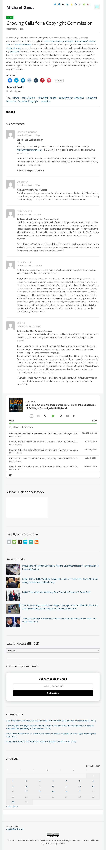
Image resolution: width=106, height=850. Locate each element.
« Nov (9, 806)
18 (40, 791)
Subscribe (53, 693)
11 (40, 786)
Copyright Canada (47, 97)
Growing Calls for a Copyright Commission (49, 23)
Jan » (15, 806)
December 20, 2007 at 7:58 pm (29, 185)
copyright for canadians (71, 97)
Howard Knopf (80, 41)
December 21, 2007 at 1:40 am (29, 214)
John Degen (68, 41)
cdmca (16, 97)
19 (53, 791)
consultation (28, 97)
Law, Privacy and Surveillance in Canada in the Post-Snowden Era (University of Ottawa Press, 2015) (51, 720)
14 (80, 786)
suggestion (14, 51)
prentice (45, 101)
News (10, 17)
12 (53, 786)
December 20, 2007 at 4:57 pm (29, 135)
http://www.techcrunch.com (29, 149)
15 (93, 786)
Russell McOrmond (23, 44)
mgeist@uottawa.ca (15, 829)
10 (26, 786)
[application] (53, 409)
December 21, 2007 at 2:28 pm (29, 326)
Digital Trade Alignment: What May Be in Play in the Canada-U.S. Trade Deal (56, 592)
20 (66, 791)
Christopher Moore (53, 41)
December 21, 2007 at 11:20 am (29, 265)
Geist (20, 7)
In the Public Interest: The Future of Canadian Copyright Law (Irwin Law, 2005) (41, 741)
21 (80, 791)
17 (26, 791)
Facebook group (13, 48)
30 (13, 802)
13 (66, 786)
